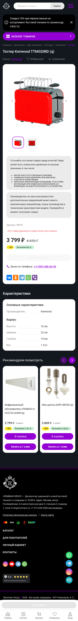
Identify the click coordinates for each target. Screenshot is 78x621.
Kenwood (60, 45)
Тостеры (48, 45)
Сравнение (58, 59)
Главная (7, 45)
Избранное (37, 59)
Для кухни (19, 45)
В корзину (20, 436)
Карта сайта (47, 515)
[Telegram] (22, 277)
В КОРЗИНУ (39, 605)
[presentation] (12, 100)
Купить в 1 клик (39, 257)
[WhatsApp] (28, 277)
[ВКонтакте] (9, 277)
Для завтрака (34, 45)
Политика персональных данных (20, 515)
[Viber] (34, 277)
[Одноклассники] (15, 277)
